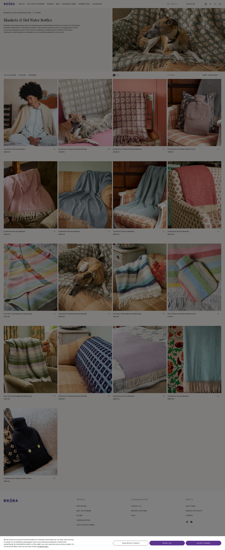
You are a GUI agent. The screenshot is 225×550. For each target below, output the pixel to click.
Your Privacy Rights (131, 543)
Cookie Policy (43, 546)
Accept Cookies (203, 543)
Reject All (167, 543)
